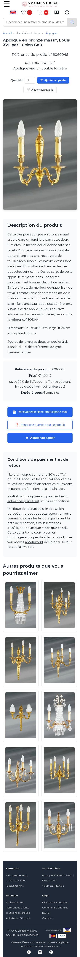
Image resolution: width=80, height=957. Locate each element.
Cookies (47, 918)
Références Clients (17, 907)
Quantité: (17, 80)
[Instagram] (40, 952)
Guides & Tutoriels (53, 886)
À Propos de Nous (17, 875)
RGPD (45, 912)
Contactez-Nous (16, 880)
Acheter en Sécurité (18, 918)
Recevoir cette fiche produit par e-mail (40, 412)
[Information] (67, 12)
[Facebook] (29, 952)
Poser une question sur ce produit (40, 425)
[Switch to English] (13, 12)
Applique (51, 33)
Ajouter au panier (55, 80)
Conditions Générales (55, 907)
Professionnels (14, 902)
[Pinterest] (51, 952)
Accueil (7, 33)
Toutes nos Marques (18, 912)
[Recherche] (72, 22)
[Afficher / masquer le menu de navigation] (6, 6)
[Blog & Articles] (56, 12)
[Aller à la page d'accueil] (40, 5)
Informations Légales (54, 902)
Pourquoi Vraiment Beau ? (58, 875)
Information (49, 880)
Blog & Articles (14, 886)
